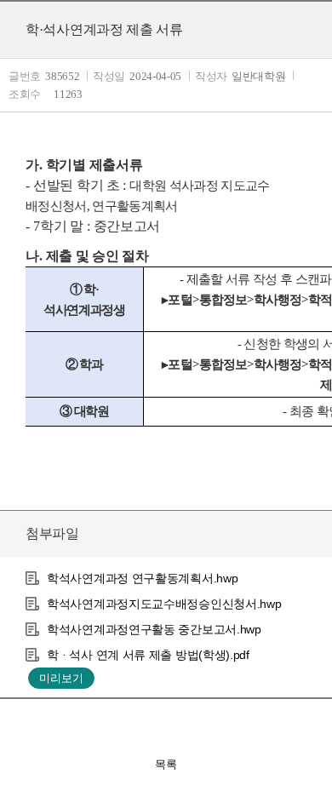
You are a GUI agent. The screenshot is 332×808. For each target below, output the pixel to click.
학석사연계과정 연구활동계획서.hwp (142, 578)
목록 (166, 764)
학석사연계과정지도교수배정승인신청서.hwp (164, 603)
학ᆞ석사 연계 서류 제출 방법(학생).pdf (148, 655)
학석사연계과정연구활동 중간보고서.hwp (154, 629)
